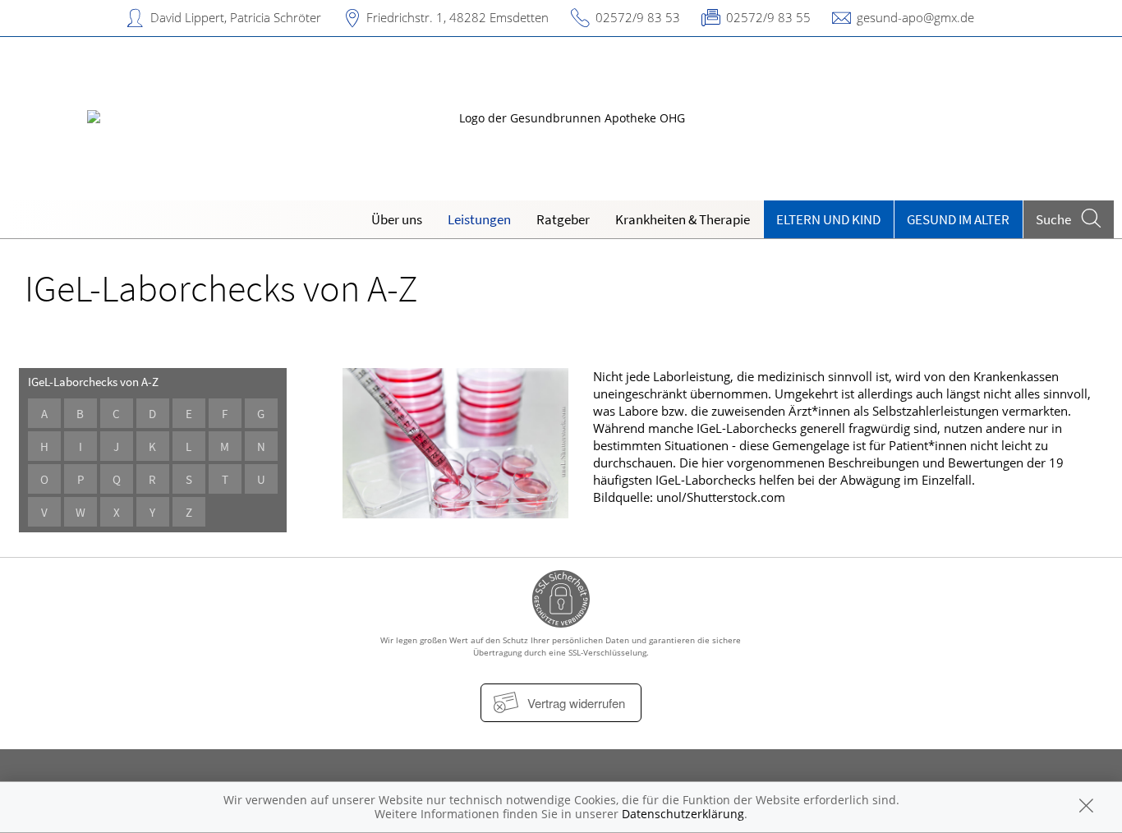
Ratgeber (563, 219)
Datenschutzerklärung (683, 813)
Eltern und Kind (828, 219)
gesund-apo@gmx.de (915, 17)
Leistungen (479, 219)
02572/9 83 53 (637, 17)
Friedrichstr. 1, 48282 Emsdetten (457, 17)
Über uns (396, 219)
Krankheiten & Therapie (682, 219)
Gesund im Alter (958, 219)
